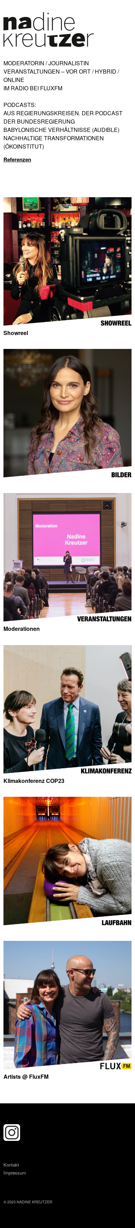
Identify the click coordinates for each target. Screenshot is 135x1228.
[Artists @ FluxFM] (67, 1067)
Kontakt (11, 1164)
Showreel (15, 333)
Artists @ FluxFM (25, 1076)
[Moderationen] (67, 619)
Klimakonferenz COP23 (33, 781)
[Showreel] (67, 323)
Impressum (14, 1172)
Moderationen (21, 629)
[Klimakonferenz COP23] (67, 771)
